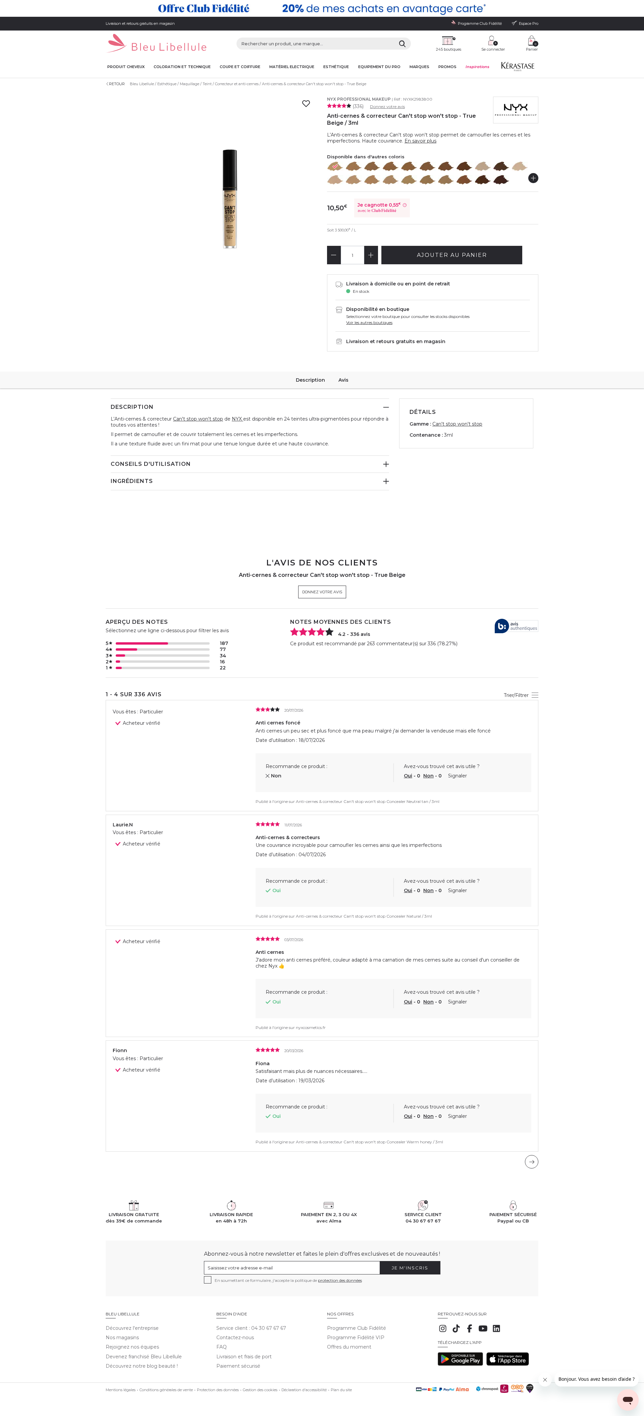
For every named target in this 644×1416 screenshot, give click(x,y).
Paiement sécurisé (238, 1366)
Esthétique (336, 67)
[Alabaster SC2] (483, 166)
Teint (207, 83)
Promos (447, 67)
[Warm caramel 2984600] (464, 180)
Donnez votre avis (387, 106)
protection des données (340, 1280)
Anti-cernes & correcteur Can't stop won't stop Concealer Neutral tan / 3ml (367, 801)
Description (310, 380)
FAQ (221, 1347)
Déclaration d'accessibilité (304, 1389)
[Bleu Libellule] (156, 44)
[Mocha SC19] (464, 166)
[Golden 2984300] (427, 180)
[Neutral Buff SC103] (353, 166)
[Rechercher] (402, 44)
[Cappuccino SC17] (446, 166)
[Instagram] (443, 1332)
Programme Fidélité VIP (355, 1338)
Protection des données (218, 1389)
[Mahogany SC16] (427, 166)
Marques (419, 67)
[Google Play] (460, 1364)
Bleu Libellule (142, 83)
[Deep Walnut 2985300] (483, 180)
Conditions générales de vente (166, 1389)
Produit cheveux (126, 67)
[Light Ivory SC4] (520, 166)
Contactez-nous (235, 1338)
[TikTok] (456, 1332)
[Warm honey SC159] (409, 166)
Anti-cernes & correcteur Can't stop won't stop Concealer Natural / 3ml (364, 916)
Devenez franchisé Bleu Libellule (144, 1357)
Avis (343, 380)
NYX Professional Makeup (359, 99)
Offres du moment (349, 1347)
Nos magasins (122, 1338)
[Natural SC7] (353, 180)
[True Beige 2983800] (335, 166)
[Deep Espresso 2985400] (501, 180)
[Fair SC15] (390, 166)
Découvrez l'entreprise (132, 1328)
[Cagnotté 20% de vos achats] (322, 8)
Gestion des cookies (260, 1389)
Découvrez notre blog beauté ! (142, 1366)
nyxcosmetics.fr (311, 1027)
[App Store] (507, 1364)
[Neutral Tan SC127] (372, 166)
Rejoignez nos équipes (132, 1347)
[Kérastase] (517, 68)
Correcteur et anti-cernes (237, 83)
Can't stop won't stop (198, 419)
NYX (237, 419)
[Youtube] (483, 1332)
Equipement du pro (379, 67)
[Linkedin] (496, 1332)
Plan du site (341, 1389)
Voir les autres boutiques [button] (369, 322)
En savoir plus (420, 141)
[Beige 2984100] (409, 180)
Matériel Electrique (291, 67)
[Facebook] (470, 1332)
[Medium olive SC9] (390, 180)
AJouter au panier (452, 255)
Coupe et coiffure (240, 67)
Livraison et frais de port (244, 1357)
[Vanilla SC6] (335, 180)
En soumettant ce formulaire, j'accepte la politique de (288, 1280)
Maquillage (189, 83)
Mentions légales (121, 1389)
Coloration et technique (182, 67)
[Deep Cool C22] (501, 166)
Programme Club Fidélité (356, 1328)
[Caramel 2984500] (446, 180)
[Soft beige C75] (372, 180)
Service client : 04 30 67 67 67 (251, 1328)
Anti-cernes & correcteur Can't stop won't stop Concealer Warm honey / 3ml (369, 1141)
